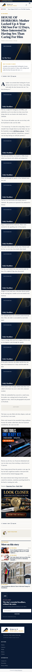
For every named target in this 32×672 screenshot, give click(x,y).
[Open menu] (29, 4)
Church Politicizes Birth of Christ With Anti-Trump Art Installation (15, 587)
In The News (4, 13)
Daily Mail (19, 486)
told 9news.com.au (18, 131)
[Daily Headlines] (9, 5)
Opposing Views (10, 486)
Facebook (5, 76)
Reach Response (18, 670)
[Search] (26, 4)
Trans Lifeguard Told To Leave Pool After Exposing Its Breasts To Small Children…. (19, 9)
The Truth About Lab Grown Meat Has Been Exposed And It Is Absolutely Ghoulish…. (20, 558)
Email (9, 76)
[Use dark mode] (29, 1)
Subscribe (17, 613)
